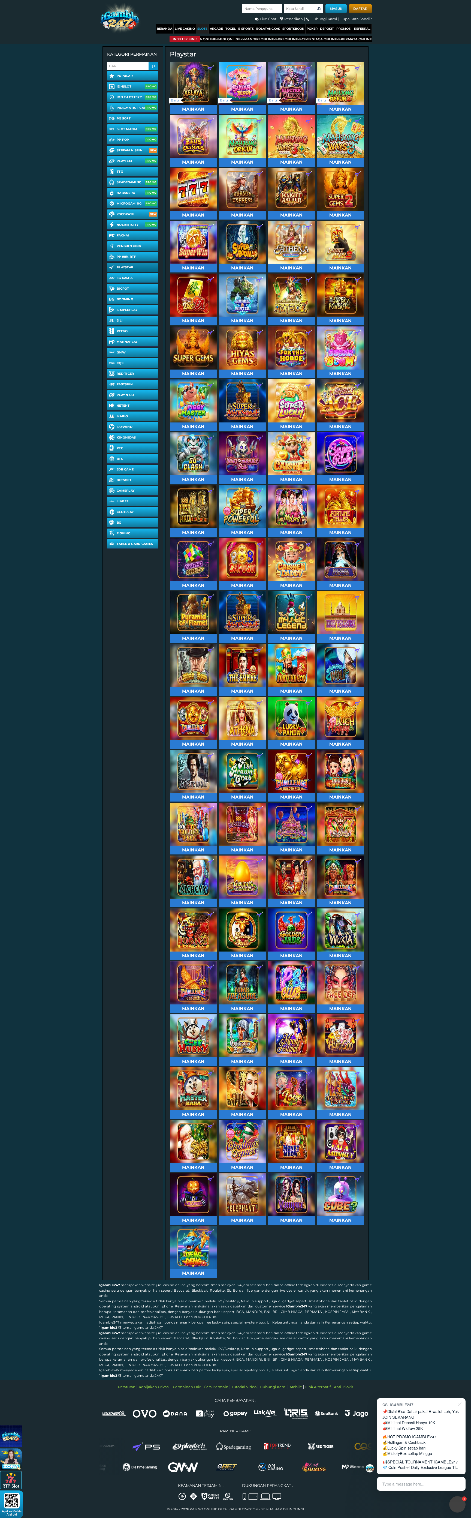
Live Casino (185, 29)
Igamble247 (109, 1285)
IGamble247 (296, 1306)
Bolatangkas (268, 29)
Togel (230, 29)
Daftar (360, 9)
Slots (202, 29)
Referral (362, 29)
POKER (312, 29)
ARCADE (216, 29)
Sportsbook (293, 29)
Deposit (327, 29)
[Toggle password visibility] (319, 8)
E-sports (246, 29)
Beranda (164, 29)
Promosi (344, 29)
